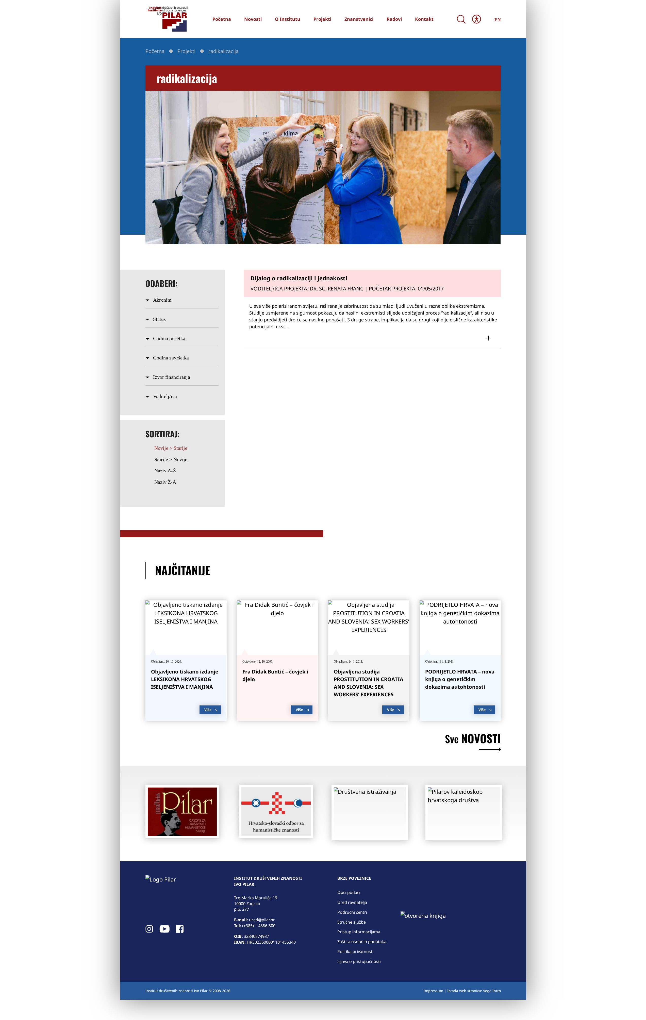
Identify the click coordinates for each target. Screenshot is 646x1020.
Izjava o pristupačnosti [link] (359, 961)
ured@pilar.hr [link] (262, 920)
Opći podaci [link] (348, 892)
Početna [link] (154, 51)
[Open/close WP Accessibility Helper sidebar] (476, 19)
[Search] (461, 19)
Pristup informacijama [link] (358, 932)
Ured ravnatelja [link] (352, 902)
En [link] (497, 19)
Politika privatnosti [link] (355, 951)
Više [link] (207, 709)
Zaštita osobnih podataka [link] (361, 941)
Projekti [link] (186, 51)
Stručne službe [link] (351, 922)
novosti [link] (473, 740)
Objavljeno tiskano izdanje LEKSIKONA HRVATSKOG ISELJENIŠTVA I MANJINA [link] (184, 679)
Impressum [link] (433, 990)
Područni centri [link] (352, 912)
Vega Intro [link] (492, 990)
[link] (167, 19)
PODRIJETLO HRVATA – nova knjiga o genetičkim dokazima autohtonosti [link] (459, 679)
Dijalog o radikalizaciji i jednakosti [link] (299, 278)
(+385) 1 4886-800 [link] (258, 925)
